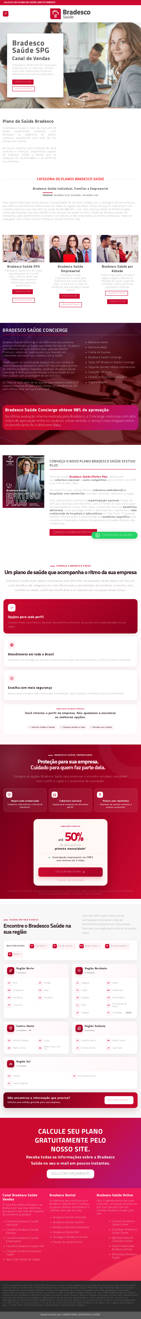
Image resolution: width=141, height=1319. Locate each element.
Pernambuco (121, 997)
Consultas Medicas (100, 372)
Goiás (52, 1040)
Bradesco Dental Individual (69, 1217)
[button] (114, 535)
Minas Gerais (90, 945)
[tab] (48, 195)
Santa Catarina (38, 1083)
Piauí (90, 1005)
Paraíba (90, 997)
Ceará (90, 990)
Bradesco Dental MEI (66, 1232)
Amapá (52, 982)
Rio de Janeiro (64, 945)
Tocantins (21, 1005)
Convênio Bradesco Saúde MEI (25, 1246)
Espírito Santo (90, 1040)
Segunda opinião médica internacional (111, 367)
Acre (21, 982)
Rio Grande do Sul (103, 1076)
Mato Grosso (21, 1048)
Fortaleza (121, 1012)
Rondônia (21, 997)
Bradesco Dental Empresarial (71, 1227)
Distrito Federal (117, 945)
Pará (52, 990)
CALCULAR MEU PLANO (68, 871)
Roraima (52, 997)
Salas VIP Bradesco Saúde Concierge (111, 362)
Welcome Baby (97, 347)
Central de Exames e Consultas (107, 377)
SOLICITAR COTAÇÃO (119, 1100)
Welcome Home (98, 342)
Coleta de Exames (99, 352)
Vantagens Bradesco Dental (70, 1237)
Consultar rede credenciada (70, 880)
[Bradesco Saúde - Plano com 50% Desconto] (70, 14)
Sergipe (90, 1012)
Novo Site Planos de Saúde (23, 1259)
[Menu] (5, 14)
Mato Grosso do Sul (52, 1048)
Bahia (15, 954)
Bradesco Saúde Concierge (105, 357)
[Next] (134, 65)
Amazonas (21, 990)
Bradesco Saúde (28, 346)
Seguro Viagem (97, 382)
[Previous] (7, 65)
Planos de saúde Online (67, 1242)
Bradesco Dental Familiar (68, 1222)
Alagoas (90, 982)
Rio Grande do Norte (120, 1005)
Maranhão (120, 990)
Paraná (38, 1076)
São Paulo (39, 945)
